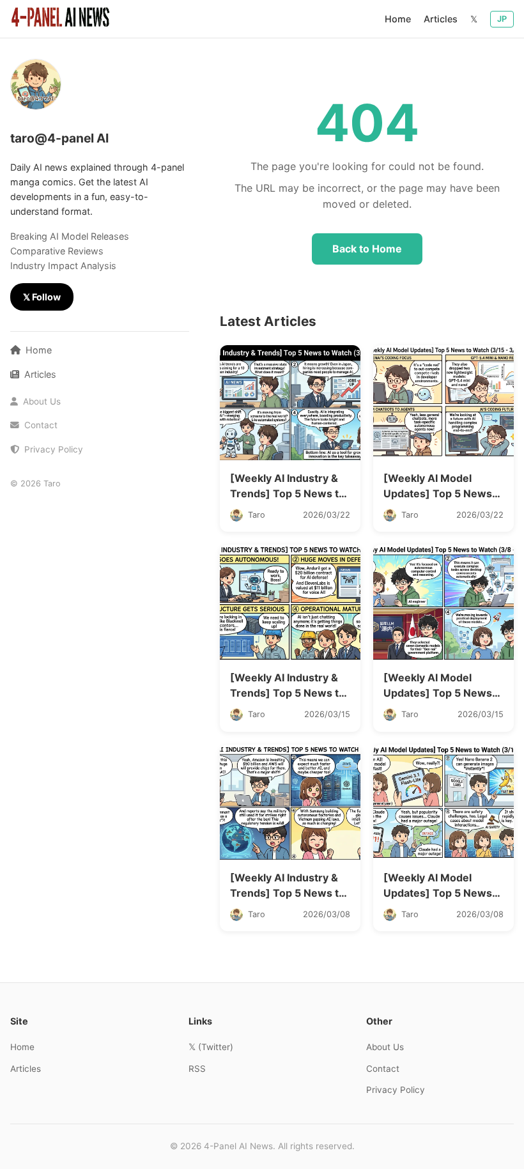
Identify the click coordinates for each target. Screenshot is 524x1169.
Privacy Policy (52, 449)
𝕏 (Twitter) (211, 1047)
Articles (441, 18)
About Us (40, 401)
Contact (40, 425)
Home (398, 18)
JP (502, 19)
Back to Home (367, 248)
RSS (197, 1069)
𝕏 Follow (42, 296)
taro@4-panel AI (59, 138)
